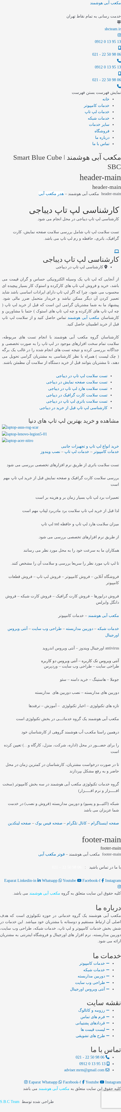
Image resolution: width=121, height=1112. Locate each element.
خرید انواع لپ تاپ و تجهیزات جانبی (90, 446)
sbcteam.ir (113, 29)
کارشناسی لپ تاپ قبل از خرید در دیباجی (73, 408)
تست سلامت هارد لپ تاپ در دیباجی (77, 388)
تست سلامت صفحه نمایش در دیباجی (76, 382)
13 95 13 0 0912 (108, 42)
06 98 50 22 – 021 (66, 867)
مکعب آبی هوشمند (105, 3)
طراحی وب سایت (47, 629)
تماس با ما (100, 144)
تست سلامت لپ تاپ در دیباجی (81, 376)
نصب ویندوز (50, 452)
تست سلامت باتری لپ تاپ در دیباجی (76, 401)
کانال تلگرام (77, 823)
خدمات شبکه (98, 118)
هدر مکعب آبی (51, 193)
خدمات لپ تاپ (97, 112)
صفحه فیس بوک (48, 823)
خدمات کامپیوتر (96, 105)
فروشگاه (102, 131)
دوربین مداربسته (79, 629)
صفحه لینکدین (19, 823)
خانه (105, 99)
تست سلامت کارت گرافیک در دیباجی (76, 395)
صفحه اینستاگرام (105, 823)
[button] (96, 92)
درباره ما (102, 137)
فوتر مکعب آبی (51, 854)
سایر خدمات (99, 124)
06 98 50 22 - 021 (106, 54)
